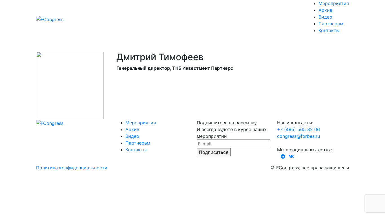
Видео (325, 17)
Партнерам (330, 23)
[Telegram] (283, 156)
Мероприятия (333, 3)
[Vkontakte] (291, 156)
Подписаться (213, 152)
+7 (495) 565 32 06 (298, 129)
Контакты (329, 30)
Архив (325, 10)
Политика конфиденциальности (71, 167)
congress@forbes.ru (298, 136)
